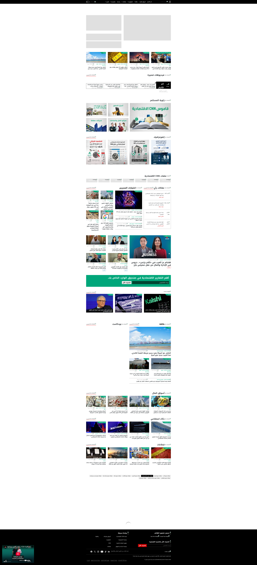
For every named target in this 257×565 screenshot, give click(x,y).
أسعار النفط (146, 53)
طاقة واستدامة (160, 351)
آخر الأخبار (149, 2)
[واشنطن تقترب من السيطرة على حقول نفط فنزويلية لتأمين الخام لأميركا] (161, 363)
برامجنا (118, 2)
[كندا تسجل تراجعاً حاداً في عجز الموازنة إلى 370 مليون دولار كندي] (92, 195)
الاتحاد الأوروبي (168, 448)
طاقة (136, 2)
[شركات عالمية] (96, 125)
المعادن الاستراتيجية (94, 211)
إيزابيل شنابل (110, 191)
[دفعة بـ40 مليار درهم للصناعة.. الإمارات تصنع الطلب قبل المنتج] (96, 240)
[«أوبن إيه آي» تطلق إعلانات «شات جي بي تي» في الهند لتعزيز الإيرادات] (139, 427)
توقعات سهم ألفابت (126, 475)
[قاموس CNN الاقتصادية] (150, 117)
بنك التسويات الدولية (167, 396)
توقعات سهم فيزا (142, 478)
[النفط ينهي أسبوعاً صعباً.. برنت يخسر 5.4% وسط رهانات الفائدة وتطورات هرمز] (139, 57)
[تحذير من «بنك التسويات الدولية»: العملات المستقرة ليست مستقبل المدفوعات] (161, 401)
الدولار (104, 396)
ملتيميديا (113, 2)
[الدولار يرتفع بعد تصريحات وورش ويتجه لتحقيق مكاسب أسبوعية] (96, 401)
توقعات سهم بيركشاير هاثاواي (154, 478)
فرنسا (126, 254)
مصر (126, 236)
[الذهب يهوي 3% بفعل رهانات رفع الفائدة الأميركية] (117, 57)
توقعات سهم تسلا (117, 475)
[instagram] (98, 552)
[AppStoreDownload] (155, 536)
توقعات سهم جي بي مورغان (95, 475)
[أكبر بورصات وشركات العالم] (96, 110)
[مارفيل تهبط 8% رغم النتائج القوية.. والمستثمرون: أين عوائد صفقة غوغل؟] (107, 214)
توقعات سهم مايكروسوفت (147, 475)
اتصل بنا (88, 560)
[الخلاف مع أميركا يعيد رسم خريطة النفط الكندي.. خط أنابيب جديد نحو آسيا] (96, 57)
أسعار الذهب (124, 53)
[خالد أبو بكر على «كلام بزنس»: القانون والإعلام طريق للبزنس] (117, 240)
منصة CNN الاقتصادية (122, 560)
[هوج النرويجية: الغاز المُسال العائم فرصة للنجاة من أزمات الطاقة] (96, 257)
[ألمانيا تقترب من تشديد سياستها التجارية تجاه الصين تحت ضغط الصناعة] (139, 452)
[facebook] (91, 552)
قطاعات (124, 2)
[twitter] (109, 552)
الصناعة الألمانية (146, 448)
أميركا (104, 53)
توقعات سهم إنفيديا (158, 475)
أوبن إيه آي (147, 422)
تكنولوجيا (130, 2)
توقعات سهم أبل (167, 475)
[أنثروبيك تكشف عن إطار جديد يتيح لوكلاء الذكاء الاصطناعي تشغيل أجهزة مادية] (117, 427)
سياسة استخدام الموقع (95, 560)
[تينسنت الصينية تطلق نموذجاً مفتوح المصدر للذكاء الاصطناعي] (161, 427)
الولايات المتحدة (168, 359)
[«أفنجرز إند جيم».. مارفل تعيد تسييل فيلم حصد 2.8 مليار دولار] (128, 200)
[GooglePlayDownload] (164, 536)
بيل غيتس (111, 294)
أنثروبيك (140, 294)
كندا (97, 191)
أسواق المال (143, 2)
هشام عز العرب (168, 236)
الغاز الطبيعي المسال (101, 254)
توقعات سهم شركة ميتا (107, 475)
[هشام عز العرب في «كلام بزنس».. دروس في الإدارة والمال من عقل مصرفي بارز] (150, 246)
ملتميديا (161, 260)
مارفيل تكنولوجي (109, 211)
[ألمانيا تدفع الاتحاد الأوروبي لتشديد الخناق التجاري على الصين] (161, 452)
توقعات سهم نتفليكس (165, 478)
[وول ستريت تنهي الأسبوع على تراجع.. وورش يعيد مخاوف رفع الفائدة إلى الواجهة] (161, 57)
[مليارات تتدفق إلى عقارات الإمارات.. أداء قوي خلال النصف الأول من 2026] (117, 452)
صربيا (148, 359)
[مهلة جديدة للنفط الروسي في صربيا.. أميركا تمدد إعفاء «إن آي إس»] (139, 363)
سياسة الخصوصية (113, 560)
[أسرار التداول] (118, 110)
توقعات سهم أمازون (136, 475)
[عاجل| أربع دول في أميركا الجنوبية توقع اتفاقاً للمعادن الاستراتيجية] (92, 214)
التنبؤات (169, 294)
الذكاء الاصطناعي (167, 422)
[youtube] (102, 552)
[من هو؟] (118, 125)
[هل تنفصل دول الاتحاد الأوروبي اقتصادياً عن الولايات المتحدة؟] (117, 257)
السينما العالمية (139, 191)
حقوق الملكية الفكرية (105, 560)
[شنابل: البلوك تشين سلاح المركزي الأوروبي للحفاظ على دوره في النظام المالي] (107, 195)
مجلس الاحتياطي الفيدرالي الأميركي (164, 53)
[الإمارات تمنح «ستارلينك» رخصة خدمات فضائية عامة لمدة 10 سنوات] (96, 452)
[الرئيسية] (164, 2)
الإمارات (104, 236)
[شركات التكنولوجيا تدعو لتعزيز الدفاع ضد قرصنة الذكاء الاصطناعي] (96, 427)
